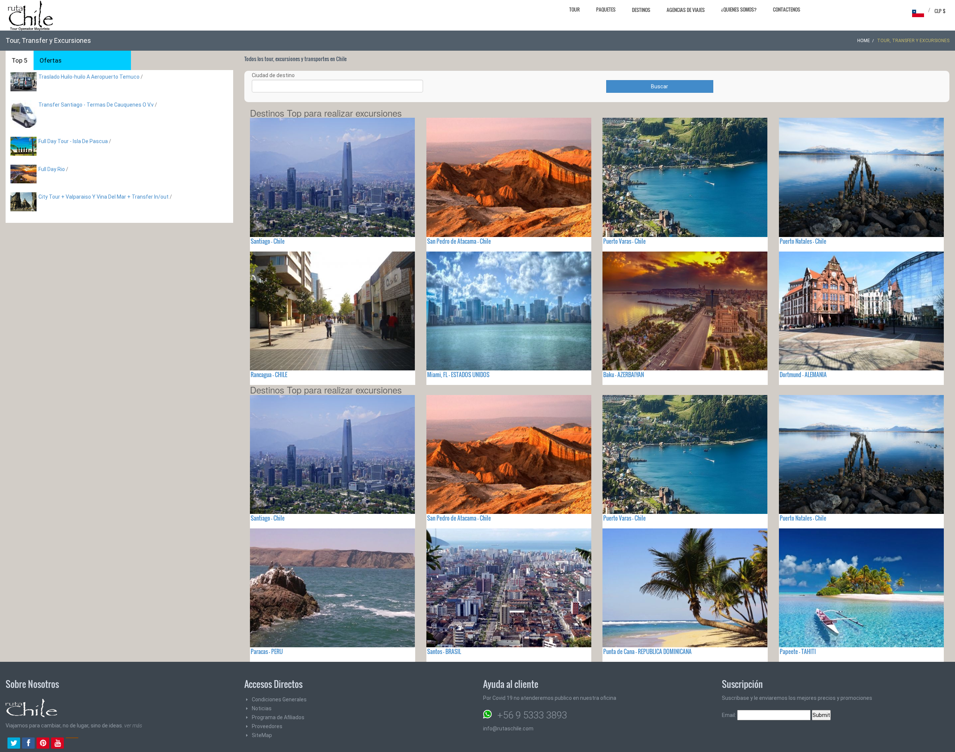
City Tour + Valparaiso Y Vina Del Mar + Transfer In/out (103, 197)
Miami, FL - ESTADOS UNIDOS (458, 374)
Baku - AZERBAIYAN (623, 374)
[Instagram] (72, 743)
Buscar (659, 86)
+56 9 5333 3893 (532, 715)
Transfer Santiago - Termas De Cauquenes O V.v (96, 105)
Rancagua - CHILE (269, 374)
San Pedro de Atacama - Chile (459, 241)
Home (863, 40)
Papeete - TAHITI (798, 651)
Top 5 (20, 60)
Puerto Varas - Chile (624, 241)
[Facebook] (28, 743)
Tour (574, 9)
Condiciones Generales (279, 699)
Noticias (262, 708)
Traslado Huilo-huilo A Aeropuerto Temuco (89, 77)
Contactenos (786, 9)
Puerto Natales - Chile (803, 241)
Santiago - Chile (268, 241)
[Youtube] (57, 743)
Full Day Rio (51, 169)
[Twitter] (13, 743)
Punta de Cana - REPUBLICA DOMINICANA (647, 651)
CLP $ (940, 11)
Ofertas (51, 60)
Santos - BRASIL (444, 651)
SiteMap (262, 735)
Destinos (641, 9)
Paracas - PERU (267, 651)
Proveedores (267, 726)
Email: (729, 715)
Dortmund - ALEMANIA (803, 374)
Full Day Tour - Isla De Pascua (73, 141)
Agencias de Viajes (686, 9)
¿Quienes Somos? (739, 9)
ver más (133, 726)
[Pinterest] (43, 743)
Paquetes (606, 9)
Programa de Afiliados (278, 717)
